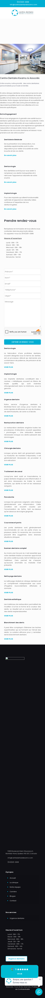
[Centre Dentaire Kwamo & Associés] (22, 12)
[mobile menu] (42, 12)
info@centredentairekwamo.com (23, 4)
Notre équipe (15, 887)
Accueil (13, 878)
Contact (13, 900)
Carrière (13, 891)
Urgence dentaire (17, 918)
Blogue (13, 896)
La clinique (14, 882)
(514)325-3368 (23, 2)
